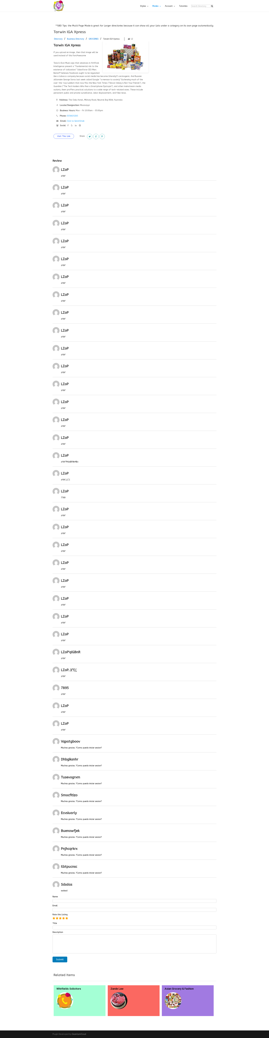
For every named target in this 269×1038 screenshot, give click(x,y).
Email (55, 906)
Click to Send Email (75, 121)
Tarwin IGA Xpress (111, 39)
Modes (155, 6)
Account (169, 6)
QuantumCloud (79, 1034)
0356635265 (72, 116)
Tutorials (183, 6)
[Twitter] (89, 136)
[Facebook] (95, 136)
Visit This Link (63, 136)
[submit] (212, 6)
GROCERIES (93, 39)
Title (55, 923)
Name (55, 897)
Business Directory (75, 39)
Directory (58, 39)
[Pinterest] (102, 136)
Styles (143, 6)
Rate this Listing (60, 915)
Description (58, 932)
